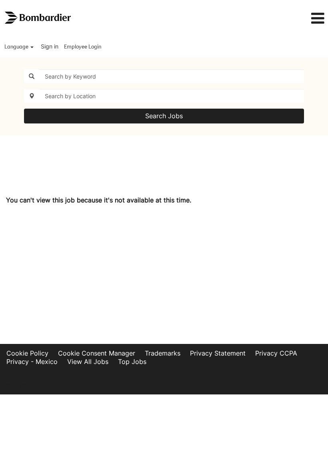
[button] (273, 18)
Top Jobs (132, 362)
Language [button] (17, 47)
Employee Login (82, 47)
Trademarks (162, 353)
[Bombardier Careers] (38, 18)
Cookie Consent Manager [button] (96, 353)
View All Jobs (87, 362)
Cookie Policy (27, 353)
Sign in (49, 46)
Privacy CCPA (276, 353)
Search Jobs (164, 116)
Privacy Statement (218, 353)
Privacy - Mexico (32, 362)
